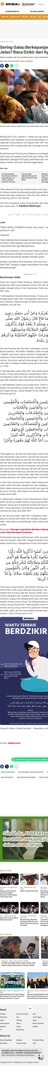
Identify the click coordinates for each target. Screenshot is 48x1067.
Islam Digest (37, 1017)
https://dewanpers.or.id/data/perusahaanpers (18, 1055)
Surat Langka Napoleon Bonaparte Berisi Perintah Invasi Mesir (29, 177)
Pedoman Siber (38, 1040)
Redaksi (19, 1040)
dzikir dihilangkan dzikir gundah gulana (31, 772)
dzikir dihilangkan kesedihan (26, 777)
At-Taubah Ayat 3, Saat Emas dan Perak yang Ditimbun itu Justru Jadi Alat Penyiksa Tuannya (9, 178)
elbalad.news (14, 743)
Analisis (19, 1020)
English (35, 1026)
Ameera (3, 1014)
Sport (35, 1020)
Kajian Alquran (37, 11)
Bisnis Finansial (38, 1023)
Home (2, 41)
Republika (5, 17)
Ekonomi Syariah (22, 1014)
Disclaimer (3, 1043)
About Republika (6, 1040)
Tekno (18, 1023)
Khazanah (3, 1017)
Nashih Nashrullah (26, 61)
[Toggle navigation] (2, 4)
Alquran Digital (12, 11)
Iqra (7, 41)
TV (1, 1030)
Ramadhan (20, 1030)
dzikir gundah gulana (8, 772)
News (2, 1020)
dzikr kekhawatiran (7, 777)
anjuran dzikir (43, 777)
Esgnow (3, 1026)
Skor (34, 1014)
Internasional (4, 1023)
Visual (18, 1026)
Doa (11, 41)
